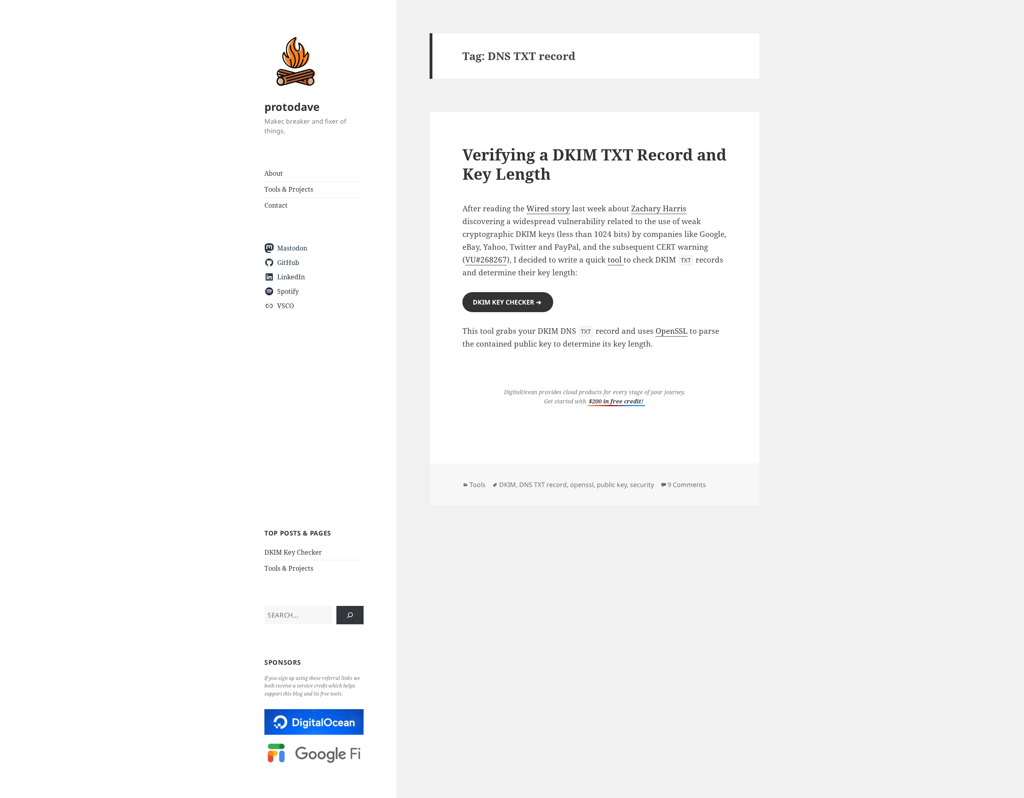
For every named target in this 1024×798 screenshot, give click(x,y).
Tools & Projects (288, 189)
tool (616, 260)
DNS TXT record (543, 484)
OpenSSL (672, 331)
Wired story (548, 208)
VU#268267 (486, 260)
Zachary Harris (658, 208)
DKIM (507, 484)
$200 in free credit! (616, 401)
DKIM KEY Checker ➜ (508, 302)
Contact (276, 205)
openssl (582, 484)
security (642, 484)
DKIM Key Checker (293, 552)
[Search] (350, 615)
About (273, 173)
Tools (478, 484)
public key (612, 484)
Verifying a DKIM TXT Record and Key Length (594, 164)
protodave (292, 106)
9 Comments (687, 484)
